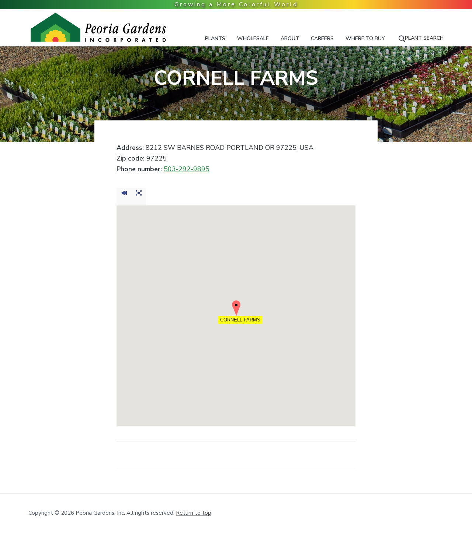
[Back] (124, 196)
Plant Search (424, 38)
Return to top (193, 513)
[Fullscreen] (138, 196)
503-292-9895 (186, 169)
